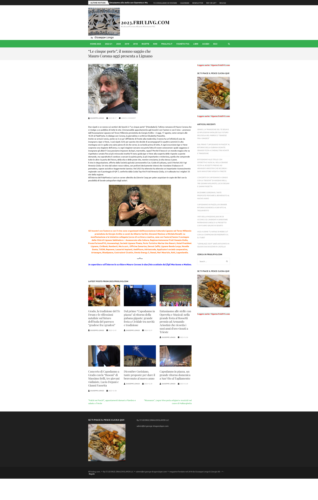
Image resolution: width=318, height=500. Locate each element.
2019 (127, 43)
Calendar (184, 3)
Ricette (145, 43)
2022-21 (108, 43)
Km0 (155, 43)
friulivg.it (166, 43)
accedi (205, 43)
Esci (215, 43)
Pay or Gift (211, 3)
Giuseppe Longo (97, 118)
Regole (222, 3)
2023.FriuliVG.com (145, 22)
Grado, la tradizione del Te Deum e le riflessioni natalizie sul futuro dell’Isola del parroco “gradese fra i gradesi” (104, 318)
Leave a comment (128, 118)
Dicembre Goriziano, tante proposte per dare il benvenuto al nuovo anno (139, 375)
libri (195, 43)
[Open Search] (229, 43)
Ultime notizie (97, 2)
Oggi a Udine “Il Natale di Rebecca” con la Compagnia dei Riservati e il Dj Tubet (212, 234)
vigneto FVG (182, 43)
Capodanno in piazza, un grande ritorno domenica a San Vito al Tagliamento (175, 375)
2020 (118, 43)
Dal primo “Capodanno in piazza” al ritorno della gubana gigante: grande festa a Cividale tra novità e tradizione (139, 318)
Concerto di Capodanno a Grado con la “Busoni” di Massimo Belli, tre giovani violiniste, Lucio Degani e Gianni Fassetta (103, 378)
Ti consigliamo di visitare (165, 3)
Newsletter (197, 3)
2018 (135, 43)
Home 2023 (95, 43)
